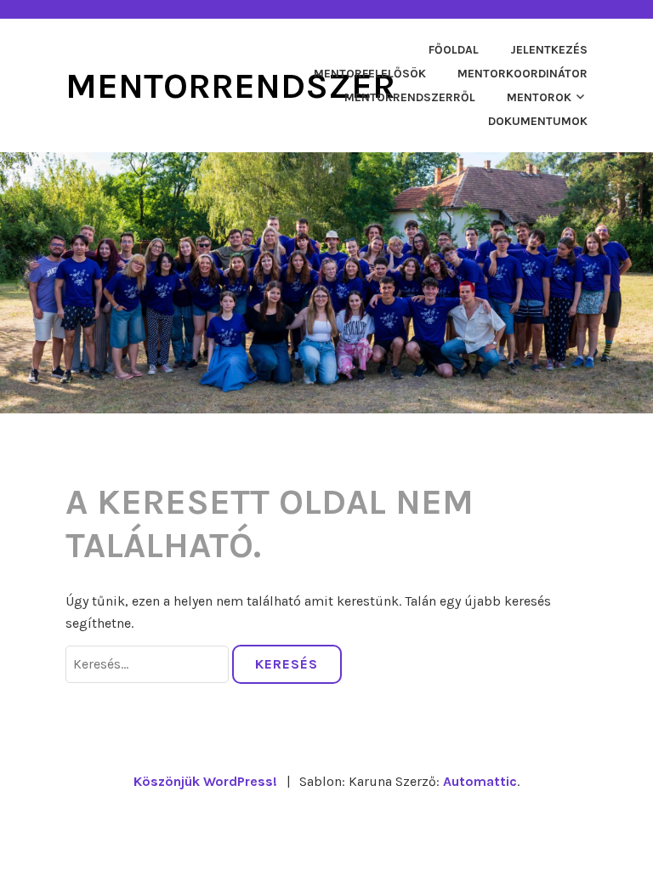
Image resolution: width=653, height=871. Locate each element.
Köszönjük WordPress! (205, 781)
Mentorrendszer (230, 86)
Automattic (480, 781)
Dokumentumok (538, 121)
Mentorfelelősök (370, 73)
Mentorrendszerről (409, 97)
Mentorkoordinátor (522, 73)
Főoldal (454, 50)
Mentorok (539, 97)
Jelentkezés (549, 50)
